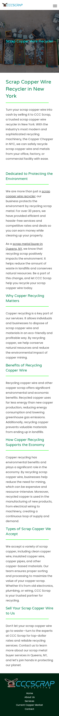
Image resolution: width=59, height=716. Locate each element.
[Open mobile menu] (55, 6)
